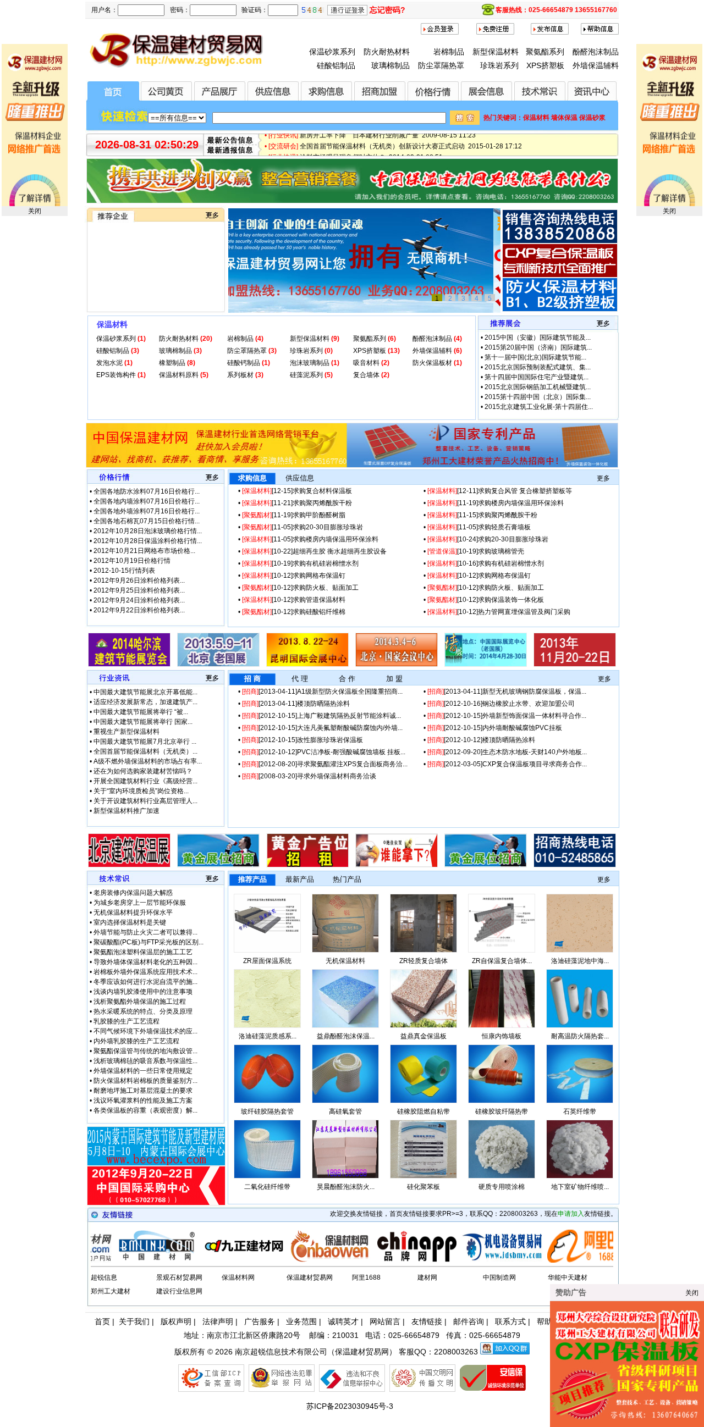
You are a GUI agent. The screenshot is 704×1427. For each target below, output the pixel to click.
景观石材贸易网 (179, 1277)
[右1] (560, 241)
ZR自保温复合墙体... (502, 961)
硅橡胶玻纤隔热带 (501, 1111)
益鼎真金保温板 (423, 1036)
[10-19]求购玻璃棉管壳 (475, 551)
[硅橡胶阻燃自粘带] (423, 1101)
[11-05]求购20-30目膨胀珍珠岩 (302, 527)
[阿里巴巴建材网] (544, 1260)
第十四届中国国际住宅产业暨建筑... (536, 377)
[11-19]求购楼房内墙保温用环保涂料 (495, 503)
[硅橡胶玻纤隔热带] (501, 1101)
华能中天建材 (567, 1277)
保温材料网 (238, 1277)
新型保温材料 (495, 51)
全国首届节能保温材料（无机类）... (145, 751)
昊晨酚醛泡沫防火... (346, 1187)
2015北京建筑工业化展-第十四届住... (539, 407)
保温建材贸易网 (310, 1277)
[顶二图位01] (352, 465)
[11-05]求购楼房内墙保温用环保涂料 (310, 539)
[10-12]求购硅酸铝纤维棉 (293, 612)
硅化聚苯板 (423, 1187)
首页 (102, 1321)
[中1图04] (396, 664)
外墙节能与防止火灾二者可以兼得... (145, 932)
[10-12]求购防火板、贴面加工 (300, 587)
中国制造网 (499, 1277)
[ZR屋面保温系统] (267, 950)
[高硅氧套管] (345, 1101)
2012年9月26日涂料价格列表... (139, 580)
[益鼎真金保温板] (423, 1026)
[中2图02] (218, 865)
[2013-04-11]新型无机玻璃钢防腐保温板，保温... (506, 691)
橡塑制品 (173, 363)
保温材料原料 (179, 375)
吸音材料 (367, 363)
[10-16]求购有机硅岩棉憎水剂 (485, 563)
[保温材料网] (287, 1260)
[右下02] (156, 1164)
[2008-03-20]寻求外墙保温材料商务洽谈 (309, 776)
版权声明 (176, 1321)
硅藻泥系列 (307, 375)
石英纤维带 (579, 1111)
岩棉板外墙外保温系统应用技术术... (145, 972)
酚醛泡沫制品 (596, 51)
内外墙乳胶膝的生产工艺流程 (136, 1041)
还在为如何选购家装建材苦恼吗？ (143, 771)
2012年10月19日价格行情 (132, 561)
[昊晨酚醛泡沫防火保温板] (345, 1176)
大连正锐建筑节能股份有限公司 (141, 284)
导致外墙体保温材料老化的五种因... (145, 962)
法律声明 (217, 1321)
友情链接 (426, 1321)
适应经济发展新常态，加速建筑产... (145, 702)
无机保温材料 (345, 961)
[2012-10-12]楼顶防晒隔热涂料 (481, 740)
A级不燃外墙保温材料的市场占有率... (148, 761)
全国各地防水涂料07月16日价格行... (147, 491)
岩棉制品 (448, 51)
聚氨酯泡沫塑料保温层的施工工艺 (143, 952)
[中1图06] (575, 664)
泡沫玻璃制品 (310, 363)
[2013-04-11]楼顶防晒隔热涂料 (296, 703)
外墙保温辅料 (596, 65)
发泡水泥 (110, 363)
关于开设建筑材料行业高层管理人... (145, 801)
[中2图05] (485, 865)
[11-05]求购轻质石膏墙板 (479, 527)
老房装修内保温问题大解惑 (133, 893)
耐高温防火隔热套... (580, 1036)
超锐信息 (104, 1277)
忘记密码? (387, 9)
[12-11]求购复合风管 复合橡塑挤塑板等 (499, 491)
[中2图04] (396, 865)
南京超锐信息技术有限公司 (281, 1351)
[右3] (560, 309)
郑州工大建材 (110, 1291)
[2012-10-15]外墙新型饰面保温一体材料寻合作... (506, 716)
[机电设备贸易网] (458, 1260)
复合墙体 (367, 375)
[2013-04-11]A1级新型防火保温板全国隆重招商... (322, 691)
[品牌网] (373, 1260)
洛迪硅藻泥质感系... (267, 1036)
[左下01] (156, 1203)
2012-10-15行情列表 (124, 570)
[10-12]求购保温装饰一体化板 (485, 600)
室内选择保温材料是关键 (130, 922)
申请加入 (571, 1214)
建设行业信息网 (179, 1291)
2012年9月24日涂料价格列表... (139, 600)
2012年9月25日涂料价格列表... (139, 590)
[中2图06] (575, 865)
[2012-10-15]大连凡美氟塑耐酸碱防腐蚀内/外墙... (322, 728)
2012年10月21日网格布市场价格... (144, 551)
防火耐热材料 (387, 51)
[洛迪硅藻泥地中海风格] (579, 950)
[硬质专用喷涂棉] (501, 1176)
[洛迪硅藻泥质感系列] (267, 1026)
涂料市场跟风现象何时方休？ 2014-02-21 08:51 (371, 138)
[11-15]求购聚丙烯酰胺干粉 (482, 515)
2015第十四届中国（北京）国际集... (538, 397)
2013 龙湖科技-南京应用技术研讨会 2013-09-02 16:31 (381, 149)
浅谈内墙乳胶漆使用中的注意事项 (143, 991)
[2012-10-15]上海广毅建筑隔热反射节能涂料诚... (321, 716)
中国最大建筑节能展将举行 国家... (143, 722)
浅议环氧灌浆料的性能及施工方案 (143, 1100)
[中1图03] (307, 664)
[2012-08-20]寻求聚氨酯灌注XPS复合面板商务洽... (325, 764)
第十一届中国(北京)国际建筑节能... (535, 357)
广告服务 (259, 1321)
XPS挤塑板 (545, 65)
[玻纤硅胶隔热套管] (267, 1101)
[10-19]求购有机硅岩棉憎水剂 (300, 563)
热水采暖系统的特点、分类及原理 (143, 1011)
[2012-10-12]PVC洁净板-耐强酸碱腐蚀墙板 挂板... (323, 752)
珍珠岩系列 (499, 65)
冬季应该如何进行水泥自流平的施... (145, 982)
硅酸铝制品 (336, 65)
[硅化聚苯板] (423, 1176)
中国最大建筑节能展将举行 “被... (141, 712)
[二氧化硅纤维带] (267, 1176)
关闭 (34, 211)
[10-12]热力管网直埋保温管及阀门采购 (498, 612)
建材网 (427, 1277)
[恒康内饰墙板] (501, 1026)
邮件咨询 (468, 1321)
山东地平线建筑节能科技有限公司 (144, 304)
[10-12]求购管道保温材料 (293, 600)
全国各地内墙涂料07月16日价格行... (147, 501)
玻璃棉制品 (390, 65)
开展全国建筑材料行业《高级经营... (145, 781)
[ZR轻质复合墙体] (423, 950)
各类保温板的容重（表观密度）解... (145, 1110)
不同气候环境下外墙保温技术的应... (145, 1031)
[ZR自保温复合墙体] (501, 950)
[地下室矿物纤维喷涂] (579, 1176)
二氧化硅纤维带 (267, 1187)
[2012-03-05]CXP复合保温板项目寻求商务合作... (507, 764)
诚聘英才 (343, 1321)
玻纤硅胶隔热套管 (267, 1111)
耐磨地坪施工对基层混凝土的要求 (143, 1090)
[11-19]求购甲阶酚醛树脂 (293, 515)
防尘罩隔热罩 (441, 65)
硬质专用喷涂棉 (502, 1187)
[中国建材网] (115, 1260)
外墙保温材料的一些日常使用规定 (143, 1071)
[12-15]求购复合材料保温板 (297, 491)
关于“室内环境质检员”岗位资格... (141, 791)
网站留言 (385, 1321)
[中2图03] (307, 865)
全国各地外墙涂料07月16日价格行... (147, 511)
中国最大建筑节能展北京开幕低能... (145, 692)
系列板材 (241, 375)
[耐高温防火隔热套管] (579, 1026)
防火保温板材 (433, 363)
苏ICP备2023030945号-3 (349, 1406)
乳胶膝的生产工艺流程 (127, 1021)
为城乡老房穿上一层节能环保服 (140, 902)
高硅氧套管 (345, 1111)
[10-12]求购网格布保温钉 (293, 575)
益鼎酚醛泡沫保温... (346, 1036)
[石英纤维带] (579, 1101)
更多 (603, 478)
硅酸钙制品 (244, 363)
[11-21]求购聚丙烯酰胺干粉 (297, 503)
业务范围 (301, 1321)
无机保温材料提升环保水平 (133, 912)
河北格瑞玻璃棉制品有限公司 (137, 294)
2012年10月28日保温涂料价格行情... (148, 541)
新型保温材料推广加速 (127, 811)
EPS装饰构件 (117, 375)
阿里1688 (366, 1277)
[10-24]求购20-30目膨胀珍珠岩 (487, 539)
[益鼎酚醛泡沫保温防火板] (345, 1026)
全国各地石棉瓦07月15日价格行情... (147, 521)
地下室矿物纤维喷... (580, 1187)
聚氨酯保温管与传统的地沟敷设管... (145, 1051)
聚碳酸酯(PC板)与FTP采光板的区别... (149, 942)
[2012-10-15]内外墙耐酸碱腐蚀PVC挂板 (494, 728)
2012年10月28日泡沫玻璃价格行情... (148, 531)
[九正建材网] (201, 1260)
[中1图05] (485, 664)
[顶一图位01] (352, 201)
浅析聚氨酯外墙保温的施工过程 (140, 1001)
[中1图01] (129, 664)
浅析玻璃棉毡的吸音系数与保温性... (145, 1061)
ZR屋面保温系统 (267, 961)
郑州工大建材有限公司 (127, 274)
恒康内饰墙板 (501, 1036)
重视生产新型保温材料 (127, 731)
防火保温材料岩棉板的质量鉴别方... (145, 1081)
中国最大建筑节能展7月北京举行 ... (145, 741)
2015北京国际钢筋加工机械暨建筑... (538, 387)
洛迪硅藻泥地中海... (580, 961)
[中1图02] (218, 664)
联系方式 (510, 1321)
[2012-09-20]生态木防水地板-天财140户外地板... (507, 752)
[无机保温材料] (345, 950)
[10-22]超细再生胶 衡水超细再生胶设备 (314, 551)
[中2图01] (129, 865)
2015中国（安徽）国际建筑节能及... (538, 337)
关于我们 (134, 1321)
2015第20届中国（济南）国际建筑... (538, 347)
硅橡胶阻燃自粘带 (423, 1111)
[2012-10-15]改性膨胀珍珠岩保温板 (302, 740)
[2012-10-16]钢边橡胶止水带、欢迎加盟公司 (501, 703)
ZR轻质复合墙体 (423, 961)
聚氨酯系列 (545, 51)
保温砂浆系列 (332, 51)
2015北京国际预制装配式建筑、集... (538, 367)
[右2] (560, 275)
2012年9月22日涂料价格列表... (139, 610)
